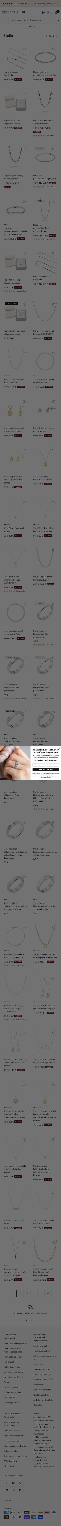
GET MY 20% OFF (46, 770)
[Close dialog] (59, 747)
